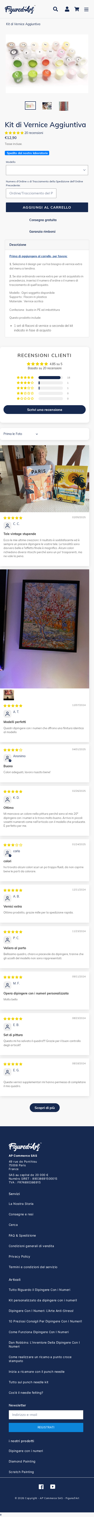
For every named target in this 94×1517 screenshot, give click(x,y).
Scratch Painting (21, 1472)
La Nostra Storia (21, 1204)
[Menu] (86, 9)
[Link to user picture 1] (44, 478)
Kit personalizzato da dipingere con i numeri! (43, 1300)
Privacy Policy (19, 1256)
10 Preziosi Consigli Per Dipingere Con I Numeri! (45, 1321)
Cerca (13, 1225)
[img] (12, 518)
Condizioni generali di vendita (31, 1246)
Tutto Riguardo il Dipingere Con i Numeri (39, 1290)
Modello (11, 162)
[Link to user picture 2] (8, 695)
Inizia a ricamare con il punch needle (37, 1371)
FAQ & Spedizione (22, 1235)
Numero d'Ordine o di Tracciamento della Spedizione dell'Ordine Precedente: (44, 183)
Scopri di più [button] (45, 1107)
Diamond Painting (22, 1461)
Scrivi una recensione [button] (44, 409)
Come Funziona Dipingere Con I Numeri (39, 1332)
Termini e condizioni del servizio (33, 1267)
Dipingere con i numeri (26, 1451)
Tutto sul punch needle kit (28, 1382)
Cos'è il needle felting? (26, 1392)
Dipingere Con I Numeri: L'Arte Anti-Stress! (41, 1311)
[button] (14, 133)
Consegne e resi (21, 1214)
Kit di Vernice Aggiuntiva (23, 24)
